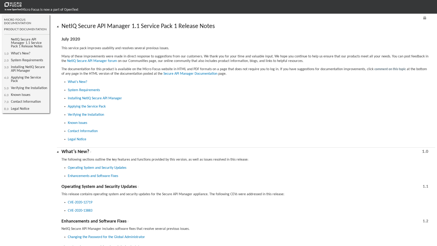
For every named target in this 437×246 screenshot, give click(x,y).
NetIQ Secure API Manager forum (92, 61)
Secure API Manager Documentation (190, 74)
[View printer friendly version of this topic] (424, 18)
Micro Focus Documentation (17, 21)
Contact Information (26, 102)
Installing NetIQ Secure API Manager (28, 68)
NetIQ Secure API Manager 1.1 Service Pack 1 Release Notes (26, 43)
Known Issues (20, 95)
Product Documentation (25, 29)
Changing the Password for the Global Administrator (106, 237)
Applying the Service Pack (26, 79)
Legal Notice (20, 109)
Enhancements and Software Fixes (93, 176)
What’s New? (20, 53)
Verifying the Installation (29, 88)
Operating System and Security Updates (97, 168)
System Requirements (27, 60)
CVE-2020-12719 (80, 202)
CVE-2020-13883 (80, 211)
